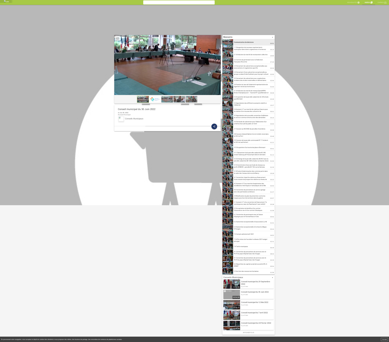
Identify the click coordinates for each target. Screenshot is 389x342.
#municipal (127, 114)
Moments (248, 37)
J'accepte (384, 339)
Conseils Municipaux (233, 277)
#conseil (120, 114)
